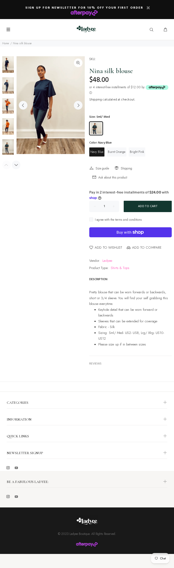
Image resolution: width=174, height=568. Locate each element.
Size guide (102, 168)
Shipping (95, 99)
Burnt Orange (116, 151)
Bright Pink (137, 151)
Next (78, 105)
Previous (23, 105)
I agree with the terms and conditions (118, 219)
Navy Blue (96, 151)
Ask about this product (112, 177)
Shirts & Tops (120, 267)
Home (5, 43)
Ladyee (107, 260)
